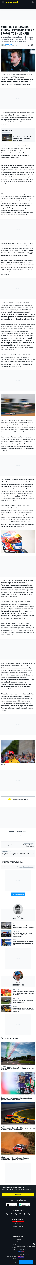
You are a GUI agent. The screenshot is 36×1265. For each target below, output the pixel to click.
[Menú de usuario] (32, 2)
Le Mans (17, 496)
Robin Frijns (18, 338)
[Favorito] (28, 45)
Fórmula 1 (10, 117)
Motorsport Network (14, 1261)
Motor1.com (18, 1223)
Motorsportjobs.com (18, 1226)
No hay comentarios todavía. (18, 867)
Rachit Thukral (8, 44)
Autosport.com (18, 1229)
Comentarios (18, 1239)
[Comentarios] (32, 45)
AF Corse (16, 77)
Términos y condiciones (12, 1256)
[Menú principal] (3, 2)
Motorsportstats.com (18, 1231)
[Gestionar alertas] (20, 835)
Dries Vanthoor (17, 75)
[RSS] (29, 1214)
